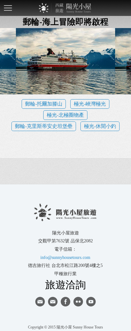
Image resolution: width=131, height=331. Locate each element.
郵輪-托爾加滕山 (43, 104)
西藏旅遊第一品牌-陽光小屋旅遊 (65, 8)
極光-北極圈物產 (65, 115)
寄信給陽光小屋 (40, 301)
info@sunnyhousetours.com (65, 257)
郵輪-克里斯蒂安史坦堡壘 (43, 126)
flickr (78, 301)
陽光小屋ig (53, 301)
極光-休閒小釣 (100, 126)
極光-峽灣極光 (90, 104)
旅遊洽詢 (65, 284)
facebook (65, 301)
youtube (91, 301)
